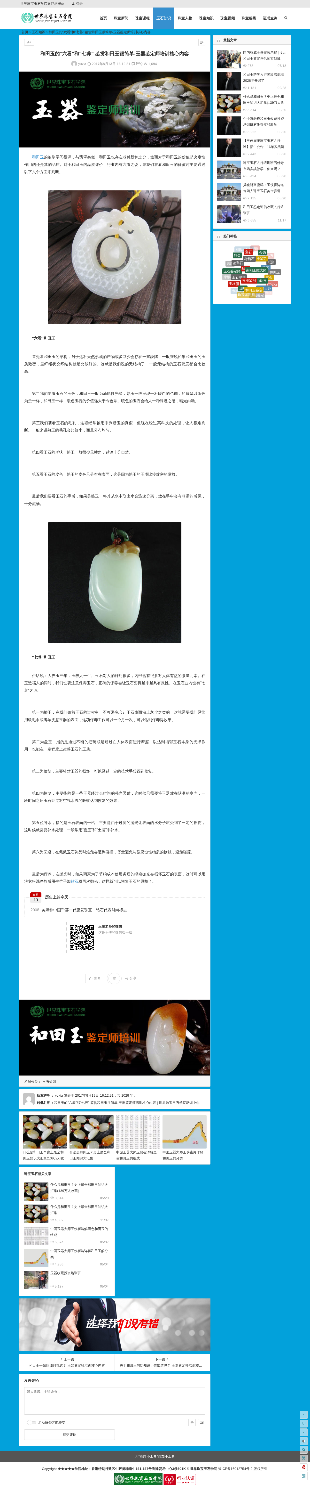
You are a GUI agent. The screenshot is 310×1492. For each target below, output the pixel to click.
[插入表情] (192, 1422)
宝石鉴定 (248, 289)
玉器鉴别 (249, 250)
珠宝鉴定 (257, 268)
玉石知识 (163, 18)
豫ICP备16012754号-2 (235, 1469)
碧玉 (231, 284)
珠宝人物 (185, 18)
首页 (103, 18)
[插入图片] (201, 1422)
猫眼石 (261, 286)
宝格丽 (234, 262)
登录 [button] (79, 4)
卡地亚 (237, 270)
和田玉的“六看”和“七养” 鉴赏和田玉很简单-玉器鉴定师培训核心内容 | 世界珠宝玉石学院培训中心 (127, 1103)
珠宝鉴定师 (246, 267)
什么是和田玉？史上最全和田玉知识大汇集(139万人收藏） (43, 1158)
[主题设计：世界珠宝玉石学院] (138, 1484)
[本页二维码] (304, 1476)
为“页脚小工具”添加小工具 (155, 1456)
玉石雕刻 (239, 253)
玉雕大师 (264, 260)
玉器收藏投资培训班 (65, 1273)
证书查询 (270, 18)
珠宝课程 (142, 18)
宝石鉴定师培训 (275, 275)
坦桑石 (266, 273)
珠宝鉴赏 (249, 18)
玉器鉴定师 (244, 279)
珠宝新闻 (121, 18)
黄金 (269, 256)
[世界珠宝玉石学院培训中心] (47, 22)
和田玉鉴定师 (248, 296)
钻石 (74, 881)
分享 (133, 978)
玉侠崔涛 (270, 281)
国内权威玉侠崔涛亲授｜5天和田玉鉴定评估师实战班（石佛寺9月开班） (264, 58)
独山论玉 (260, 251)
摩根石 (229, 268)
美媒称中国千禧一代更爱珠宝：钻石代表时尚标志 (79, 910)
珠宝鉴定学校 (256, 293)
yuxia (82, 64)
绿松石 (238, 284)
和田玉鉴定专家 (267, 289)
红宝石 (272, 267)
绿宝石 (255, 279)
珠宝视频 (227, 18)
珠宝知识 (206, 18)
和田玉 (38, 157)
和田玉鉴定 (253, 257)
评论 (139, 64)
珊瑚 (243, 258)
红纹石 (231, 277)
